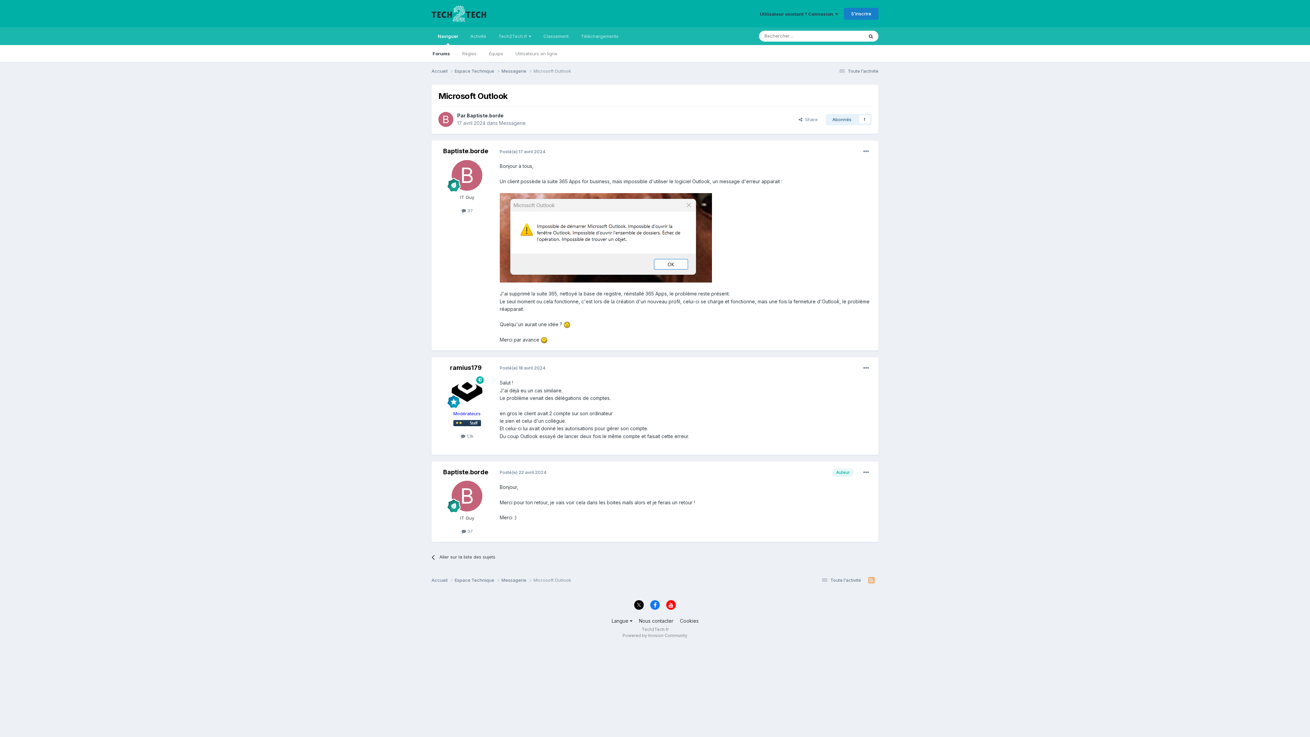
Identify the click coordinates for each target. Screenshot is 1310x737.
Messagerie (512, 123)
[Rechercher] (870, 36)
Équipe (496, 53)
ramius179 (466, 367)
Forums (441, 53)
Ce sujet (846, 36)
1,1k (469, 436)
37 (469, 210)
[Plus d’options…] (866, 151)
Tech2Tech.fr (513, 36)
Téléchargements (599, 36)
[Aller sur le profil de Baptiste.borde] (445, 119)
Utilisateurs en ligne (536, 53)
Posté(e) (522, 151)
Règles (469, 53)
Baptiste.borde (485, 115)
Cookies (689, 621)
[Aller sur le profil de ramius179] (467, 391)
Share (810, 119)
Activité (478, 36)
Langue (621, 621)
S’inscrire (861, 13)
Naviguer (448, 36)
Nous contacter (656, 621)
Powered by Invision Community (655, 635)
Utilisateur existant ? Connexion (797, 14)
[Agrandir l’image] (606, 237)
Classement (556, 36)
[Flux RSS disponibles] (871, 580)
